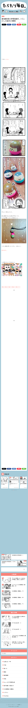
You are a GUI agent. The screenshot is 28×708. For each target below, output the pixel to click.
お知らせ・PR (7, 661)
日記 (5, 678)
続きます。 (4, 250)
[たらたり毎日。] (14, 13)
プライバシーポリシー (11, 704)
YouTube (6, 695)
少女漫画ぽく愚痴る (9, 689)
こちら (7, 59)
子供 (3, 16)
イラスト (6, 692)
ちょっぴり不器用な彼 (9, 682)
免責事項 (18, 704)
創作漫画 (6, 675)
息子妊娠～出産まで (9, 685)
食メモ (5, 668)
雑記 (5, 671)
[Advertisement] (14, 42)
